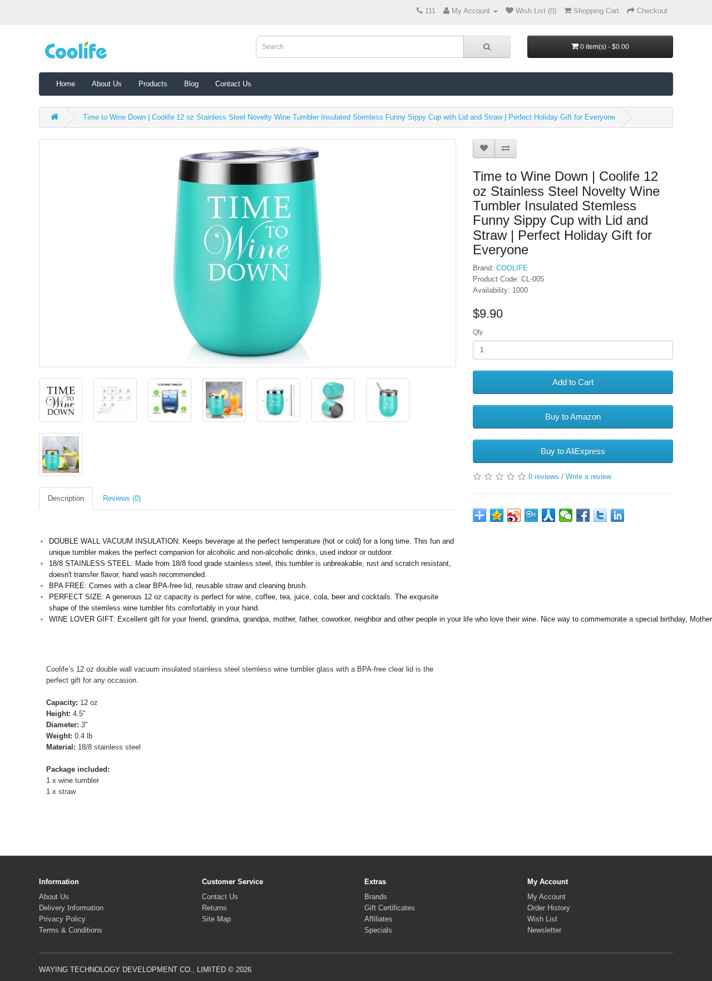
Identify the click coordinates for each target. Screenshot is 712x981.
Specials (378, 930)
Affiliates (378, 919)
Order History (548, 908)
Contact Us (233, 84)
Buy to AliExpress (573, 451)
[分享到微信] (566, 515)
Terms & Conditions (70, 930)
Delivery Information (71, 908)
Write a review (588, 476)
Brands (375, 897)
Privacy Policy (62, 919)
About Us (107, 84)
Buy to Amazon (573, 416)
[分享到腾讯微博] (531, 515)
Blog (191, 84)
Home (65, 84)
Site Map (216, 919)
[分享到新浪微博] (514, 515)
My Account (546, 897)
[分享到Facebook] (583, 515)
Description (66, 498)
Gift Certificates (389, 908)
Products (153, 84)
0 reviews (543, 476)
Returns (214, 908)
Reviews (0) (122, 498)
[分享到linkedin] (618, 515)
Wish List (542, 919)
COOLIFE (512, 268)
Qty (478, 332)
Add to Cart (573, 382)
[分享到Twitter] (600, 515)
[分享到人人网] (549, 515)
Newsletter (544, 930)
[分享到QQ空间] (497, 515)
